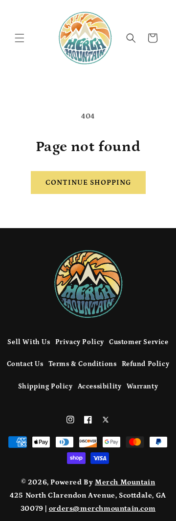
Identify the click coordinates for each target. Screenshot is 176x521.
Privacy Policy (79, 342)
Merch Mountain (125, 482)
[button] (19, 38)
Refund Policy (146, 364)
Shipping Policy (45, 386)
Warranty (142, 386)
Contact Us (25, 364)
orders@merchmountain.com (102, 508)
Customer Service (139, 342)
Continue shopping (88, 182)
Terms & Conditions (82, 364)
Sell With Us (28, 342)
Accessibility (100, 386)
